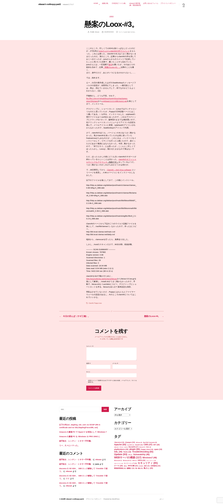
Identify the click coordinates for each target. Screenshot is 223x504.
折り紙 (141, 466)
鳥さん (148, 468)
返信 (110, 65)
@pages (130, 442)
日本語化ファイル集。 (119, 3)
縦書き (130, 468)
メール (115, 363)
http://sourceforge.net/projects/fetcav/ (101, 279)
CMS (148, 444)
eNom (116, 447)
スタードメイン (118, 463)
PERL (148, 447)
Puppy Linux (98, 303)
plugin (134, 449)
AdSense (139, 442)
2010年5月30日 (109, 32)
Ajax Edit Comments (150, 442)
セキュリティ (148, 463)
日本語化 (155, 466)
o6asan (97, 32)
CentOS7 (130, 445)
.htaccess (119, 442)
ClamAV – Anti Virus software (119, 170)
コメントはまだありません (127, 32)
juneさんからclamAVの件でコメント (114, 51)
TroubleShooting (142, 451)
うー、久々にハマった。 (69, 445)
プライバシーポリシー (168, 3)
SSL (118, 452)
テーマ (118, 466)
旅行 (147, 466)
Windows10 (127, 460)
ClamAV (91, 303)
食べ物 (139, 468)
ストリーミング (130, 463)
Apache (120, 444)
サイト (88, 372)
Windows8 (118, 460)
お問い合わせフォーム (150, 3)
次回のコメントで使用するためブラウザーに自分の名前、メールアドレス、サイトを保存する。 (112, 381)
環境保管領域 (120, 468)
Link (126, 447)
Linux (111, 16)
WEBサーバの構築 (127, 457)
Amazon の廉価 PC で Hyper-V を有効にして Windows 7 (83, 432)
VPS (130, 454)
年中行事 (133, 466)
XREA (141, 460)
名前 (88, 363)
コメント (89, 346)
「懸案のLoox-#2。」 (112, 67)
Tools (127, 452)
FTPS (121, 447)
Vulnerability (141, 454)
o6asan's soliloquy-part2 (49, 4)
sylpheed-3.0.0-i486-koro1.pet (114, 101)
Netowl (142, 447)
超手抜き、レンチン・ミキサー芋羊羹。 (75, 441)
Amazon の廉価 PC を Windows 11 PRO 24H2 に (79, 436)
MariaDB (133, 447)
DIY (156, 445)
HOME (96, 3)
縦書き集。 (106, 3)
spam (158, 449)
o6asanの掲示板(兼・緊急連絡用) (135, 4)
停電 (125, 465)
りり (68, 478)
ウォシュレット (151, 460)
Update (120, 454)
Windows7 (149, 457)
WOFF (134, 460)
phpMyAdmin (121, 449)
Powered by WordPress (111, 499)
